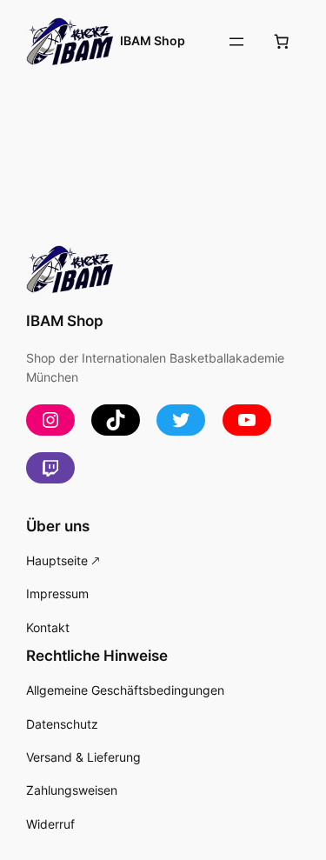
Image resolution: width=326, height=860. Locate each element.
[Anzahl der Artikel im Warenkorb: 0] (281, 41)
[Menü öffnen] (236, 41)
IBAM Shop (152, 40)
